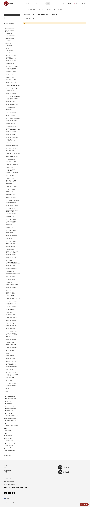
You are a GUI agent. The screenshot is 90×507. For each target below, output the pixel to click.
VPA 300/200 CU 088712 (10, 107)
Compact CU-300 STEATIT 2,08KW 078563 (13, 153)
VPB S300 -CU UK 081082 (10, 95)
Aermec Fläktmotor (7, 455)
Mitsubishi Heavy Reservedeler (10, 413)
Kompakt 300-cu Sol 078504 (11, 221)
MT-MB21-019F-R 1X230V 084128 (12, 240)
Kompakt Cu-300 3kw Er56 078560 (12, 341)
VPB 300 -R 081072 (9, 136)
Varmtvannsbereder (8, 399)
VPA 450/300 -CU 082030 (10, 243)
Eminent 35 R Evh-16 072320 (11, 180)
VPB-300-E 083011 (9, 369)
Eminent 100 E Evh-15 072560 (11, 330)
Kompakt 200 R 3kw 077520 (11, 154)
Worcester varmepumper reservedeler (11, 415)
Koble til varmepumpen (9, 423)
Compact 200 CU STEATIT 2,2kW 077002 (13, 298)
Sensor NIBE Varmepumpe (9, 30)
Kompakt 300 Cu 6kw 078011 (11, 80)
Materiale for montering (9, 21)
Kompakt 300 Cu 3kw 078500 (11, 366)
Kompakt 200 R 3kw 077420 (11, 257)
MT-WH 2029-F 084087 (10, 255)
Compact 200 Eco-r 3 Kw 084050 (12, 186)
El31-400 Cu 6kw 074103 (10, 293)
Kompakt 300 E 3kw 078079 (11, 358)
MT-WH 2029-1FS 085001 (10, 233)
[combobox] (35, 3)
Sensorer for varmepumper (9, 25)
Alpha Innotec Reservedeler (10, 450)
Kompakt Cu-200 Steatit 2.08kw (11, 367)
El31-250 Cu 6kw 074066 (10, 178)
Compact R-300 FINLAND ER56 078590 (13, 85)
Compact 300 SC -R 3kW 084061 (12, 251)
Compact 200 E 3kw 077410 (11, 325)
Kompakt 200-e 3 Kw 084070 (11, 60)
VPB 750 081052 (9, 84)
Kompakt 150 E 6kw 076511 (11, 131)
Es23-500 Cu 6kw (9, 76)
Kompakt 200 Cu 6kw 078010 (11, 303)
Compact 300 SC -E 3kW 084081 (12, 284)
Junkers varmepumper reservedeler (10, 416)
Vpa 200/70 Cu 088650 (10, 125)
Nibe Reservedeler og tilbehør (10, 26)
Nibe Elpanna (8, 40)
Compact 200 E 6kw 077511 (11, 219)
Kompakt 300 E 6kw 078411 (11, 134)
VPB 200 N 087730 (9, 289)
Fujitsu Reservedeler (8, 432)
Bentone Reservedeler (9, 410)
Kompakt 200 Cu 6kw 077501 (11, 319)
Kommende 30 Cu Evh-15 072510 (11, 262)
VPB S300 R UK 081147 (10, 342)
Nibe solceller (8, 43)
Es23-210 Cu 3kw (9, 142)
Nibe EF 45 (7, 388)
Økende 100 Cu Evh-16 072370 (11, 334)
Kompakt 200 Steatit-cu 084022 (11, 120)
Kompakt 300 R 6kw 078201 (11, 230)
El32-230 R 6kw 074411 (10, 355)
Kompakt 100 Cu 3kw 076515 (11, 197)
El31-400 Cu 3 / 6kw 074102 (11, 143)
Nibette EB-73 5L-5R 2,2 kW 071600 (12, 200)
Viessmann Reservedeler (9, 440)
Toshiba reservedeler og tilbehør (10, 411)
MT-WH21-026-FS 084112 (10, 377)
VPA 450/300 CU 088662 (10, 279)
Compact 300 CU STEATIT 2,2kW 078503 (13, 65)
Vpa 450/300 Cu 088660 (10, 91)
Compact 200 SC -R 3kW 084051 (12, 164)
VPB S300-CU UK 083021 (10, 194)
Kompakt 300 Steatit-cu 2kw (11, 254)
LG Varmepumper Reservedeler (10, 420)
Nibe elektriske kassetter (9, 38)
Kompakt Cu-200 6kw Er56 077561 (12, 61)
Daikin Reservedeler (8, 442)
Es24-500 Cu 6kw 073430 (10, 90)
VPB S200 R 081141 (9, 183)
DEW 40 (6, 391)
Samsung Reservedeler (9, 445)
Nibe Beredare (8, 53)
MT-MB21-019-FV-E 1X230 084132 (12, 172)
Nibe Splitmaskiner (9, 47)
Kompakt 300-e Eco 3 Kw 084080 (12, 188)
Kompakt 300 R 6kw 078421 (11, 68)
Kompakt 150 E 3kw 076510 (11, 166)
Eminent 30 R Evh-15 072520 (11, 225)
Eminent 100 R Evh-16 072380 (11, 268)
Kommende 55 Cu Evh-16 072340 (12, 145)
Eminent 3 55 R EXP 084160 (11, 306)
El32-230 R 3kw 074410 (10, 382)
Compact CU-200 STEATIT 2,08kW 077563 (13, 129)
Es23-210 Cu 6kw (9, 353)
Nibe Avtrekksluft (9, 33)
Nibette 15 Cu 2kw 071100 (10, 115)
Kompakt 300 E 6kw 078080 (11, 333)
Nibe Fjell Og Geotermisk (10, 35)
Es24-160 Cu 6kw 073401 (10, 222)
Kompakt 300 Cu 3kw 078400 (11, 235)
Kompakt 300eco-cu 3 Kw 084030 (12, 156)
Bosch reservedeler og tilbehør (10, 398)
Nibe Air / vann (9, 36)
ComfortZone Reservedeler (9, 421)
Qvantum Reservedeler (9, 453)
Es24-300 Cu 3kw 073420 (10, 123)
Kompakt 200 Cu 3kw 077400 (11, 378)
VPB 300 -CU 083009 (10, 69)
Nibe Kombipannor (9, 41)
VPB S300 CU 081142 (10, 249)
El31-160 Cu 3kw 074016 (10, 281)
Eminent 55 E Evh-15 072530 (11, 161)
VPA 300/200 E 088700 (10, 175)
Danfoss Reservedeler (9, 403)
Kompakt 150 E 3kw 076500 (11, 361)
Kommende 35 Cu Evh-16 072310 (11, 248)
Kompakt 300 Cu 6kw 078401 (11, 202)
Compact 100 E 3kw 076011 (11, 181)
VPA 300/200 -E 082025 (10, 208)
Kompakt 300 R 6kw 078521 (11, 287)
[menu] (45, 9)
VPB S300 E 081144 (9, 282)
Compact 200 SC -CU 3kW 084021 (12, 229)
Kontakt (5, 472)
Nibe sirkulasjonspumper (9, 28)
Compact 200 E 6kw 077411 (11, 292)
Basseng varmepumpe (9, 447)
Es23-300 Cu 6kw (9, 326)
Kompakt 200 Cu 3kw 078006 (11, 93)
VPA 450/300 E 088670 (10, 276)
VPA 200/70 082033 (9, 74)
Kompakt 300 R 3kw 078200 (11, 385)
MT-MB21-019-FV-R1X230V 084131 (12, 205)
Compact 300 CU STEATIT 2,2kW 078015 (13, 96)
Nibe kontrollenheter (9, 50)
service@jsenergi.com (9, 481)
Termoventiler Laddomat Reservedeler (11, 425)
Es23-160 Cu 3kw (9, 177)
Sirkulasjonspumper (8, 430)
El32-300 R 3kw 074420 (10, 328)
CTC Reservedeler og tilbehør (10, 394)
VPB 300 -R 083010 (9, 170)
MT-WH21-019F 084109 (10, 290)
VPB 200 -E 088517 (9, 232)
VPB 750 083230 (9, 57)
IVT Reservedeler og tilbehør (10, 396)
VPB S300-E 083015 (9, 227)
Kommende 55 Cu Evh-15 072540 (12, 192)
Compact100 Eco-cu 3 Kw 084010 (12, 210)
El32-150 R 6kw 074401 (10, 77)
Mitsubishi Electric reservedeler (10, 408)
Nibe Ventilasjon (9, 45)
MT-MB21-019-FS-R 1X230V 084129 (12, 137)
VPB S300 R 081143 (9, 315)
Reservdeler (6, 469)
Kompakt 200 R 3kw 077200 (11, 214)
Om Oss (5, 471)
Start (5, 467)
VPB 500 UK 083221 (9, 363)
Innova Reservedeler (8, 437)
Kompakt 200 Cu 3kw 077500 (11, 345)
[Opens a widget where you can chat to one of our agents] (84, 504)
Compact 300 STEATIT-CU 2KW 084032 (13, 218)
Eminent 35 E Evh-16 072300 (11, 213)
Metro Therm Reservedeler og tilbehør (11, 406)
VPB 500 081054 (9, 304)
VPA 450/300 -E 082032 (10, 309)
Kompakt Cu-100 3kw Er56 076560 (12, 121)
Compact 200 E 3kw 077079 (11, 270)
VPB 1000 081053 (9, 132)
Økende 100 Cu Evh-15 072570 (11, 356)
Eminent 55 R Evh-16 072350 (11, 79)
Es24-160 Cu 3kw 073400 (10, 259)
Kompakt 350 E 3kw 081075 (11, 300)
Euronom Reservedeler (8, 438)
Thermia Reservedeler (9, 427)
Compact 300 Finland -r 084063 (11, 347)
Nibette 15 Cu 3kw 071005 (10, 360)
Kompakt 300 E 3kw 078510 (11, 274)
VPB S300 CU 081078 (10, 63)
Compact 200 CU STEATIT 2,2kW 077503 (13, 263)
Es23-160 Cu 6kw (9, 380)
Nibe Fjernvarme (9, 48)
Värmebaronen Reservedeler (10, 401)
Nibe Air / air (8, 52)
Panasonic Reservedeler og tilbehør (11, 405)
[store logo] (9, 3)
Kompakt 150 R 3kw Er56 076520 (12, 66)
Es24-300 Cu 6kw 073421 (10, 314)
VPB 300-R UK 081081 (10, 271)
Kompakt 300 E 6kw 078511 (11, 241)
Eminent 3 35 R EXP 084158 (11, 337)
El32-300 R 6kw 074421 (10, 295)
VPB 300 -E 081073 (9, 102)
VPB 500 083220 (9, 336)
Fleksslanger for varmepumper (9, 428)
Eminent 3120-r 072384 (10, 150)
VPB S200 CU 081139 (10, 117)
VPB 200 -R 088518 (9, 348)
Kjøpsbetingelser (7, 470)
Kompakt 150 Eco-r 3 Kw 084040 (12, 98)
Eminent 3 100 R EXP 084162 (11, 58)
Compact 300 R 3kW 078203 (11, 371)
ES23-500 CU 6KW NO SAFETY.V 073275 (13, 273)
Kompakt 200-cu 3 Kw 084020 (11, 87)
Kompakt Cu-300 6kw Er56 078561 (12, 311)
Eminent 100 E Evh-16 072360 (11, 301)
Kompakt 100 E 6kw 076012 (11, 147)
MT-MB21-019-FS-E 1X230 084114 (12, 104)
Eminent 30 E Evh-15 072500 (11, 383)
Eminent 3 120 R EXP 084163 (11, 364)
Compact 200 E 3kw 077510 (11, 252)
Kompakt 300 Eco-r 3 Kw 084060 (12, 374)
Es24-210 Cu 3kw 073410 (10, 189)
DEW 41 (6, 389)
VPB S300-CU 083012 (10, 162)
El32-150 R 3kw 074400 (10, 110)
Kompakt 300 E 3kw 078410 (11, 169)
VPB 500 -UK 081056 (9, 312)
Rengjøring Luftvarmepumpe (9, 23)
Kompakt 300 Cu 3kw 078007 (11, 113)
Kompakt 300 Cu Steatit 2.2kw (11, 307)
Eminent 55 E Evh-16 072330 (11, 112)
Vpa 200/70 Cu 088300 (10, 191)
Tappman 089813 (9, 260)
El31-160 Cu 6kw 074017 (10, 246)
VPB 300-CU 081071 (9, 238)
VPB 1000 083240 (9, 99)
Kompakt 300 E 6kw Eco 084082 (12, 207)
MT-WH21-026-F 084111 (10, 350)
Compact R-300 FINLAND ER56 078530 (13, 118)
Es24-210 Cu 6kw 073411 (10, 158)
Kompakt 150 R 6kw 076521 (11, 372)
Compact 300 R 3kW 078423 (11, 344)
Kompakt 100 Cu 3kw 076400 (11, 139)
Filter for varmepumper (9, 20)
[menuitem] (31, 9)
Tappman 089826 (9, 224)
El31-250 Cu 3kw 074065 (10, 211)
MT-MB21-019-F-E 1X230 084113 (11, 71)
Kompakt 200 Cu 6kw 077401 (11, 352)
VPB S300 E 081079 (9, 128)
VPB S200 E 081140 (9, 151)
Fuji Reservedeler (8, 433)
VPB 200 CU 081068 (9, 199)
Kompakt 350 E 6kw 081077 (11, 265)
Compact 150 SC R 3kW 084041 (11, 331)
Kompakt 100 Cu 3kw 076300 (11, 82)
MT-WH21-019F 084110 (10, 323)
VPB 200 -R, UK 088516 (10, 375)
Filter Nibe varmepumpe (9, 31)
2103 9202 (7, 480)
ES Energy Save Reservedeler (10, 443)
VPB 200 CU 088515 (9, 167)
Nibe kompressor (8, 386)
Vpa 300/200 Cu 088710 (10, 159)
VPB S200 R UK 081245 (10, 216)
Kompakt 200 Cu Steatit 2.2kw (11, 285)
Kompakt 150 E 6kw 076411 (11, 72)
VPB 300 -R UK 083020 (10, 203)
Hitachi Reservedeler (7, 448)
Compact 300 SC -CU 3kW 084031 (12, 317)
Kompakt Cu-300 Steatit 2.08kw (11, 278)
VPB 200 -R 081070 (9, 322)
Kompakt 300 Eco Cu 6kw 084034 (12, 173)
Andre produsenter (8, 452)
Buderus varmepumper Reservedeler (10, 418)
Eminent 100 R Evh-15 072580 (11, 296)
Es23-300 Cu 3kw (9, 109)
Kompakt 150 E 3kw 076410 (11, 106)
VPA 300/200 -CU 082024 (10, 140)
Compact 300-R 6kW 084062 (11, 184)
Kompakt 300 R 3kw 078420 (11, 101)
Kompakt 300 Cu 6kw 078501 (11, 339)
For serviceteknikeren (8, 435)
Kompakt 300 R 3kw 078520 (11, 320)
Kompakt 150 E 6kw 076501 (11, 148)
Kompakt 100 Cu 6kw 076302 (11, 55)
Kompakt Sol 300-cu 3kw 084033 (12, 244)
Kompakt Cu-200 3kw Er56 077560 (12, 88)
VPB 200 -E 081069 (9, 266)
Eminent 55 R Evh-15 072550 (11, 126)
